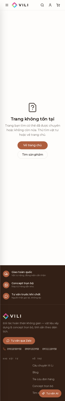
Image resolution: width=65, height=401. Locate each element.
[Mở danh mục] (7, 5)
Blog (35, 372)
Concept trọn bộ (42, 386)
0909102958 (32, 349)
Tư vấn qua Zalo (21, 340)
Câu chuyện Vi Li (42, 365)
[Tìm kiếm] (42, 5)
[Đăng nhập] (50, 5)
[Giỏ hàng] (58, 5)
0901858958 (14, 349)
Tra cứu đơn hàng (43, 379)
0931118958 (49, 349)
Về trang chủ (32, 145)
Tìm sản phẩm (32, 154)
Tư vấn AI (52, 393)
